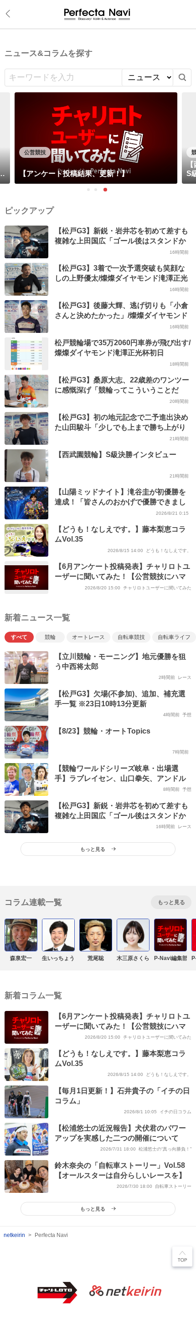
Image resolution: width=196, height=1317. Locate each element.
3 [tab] (105, 189)
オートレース (88, 637)
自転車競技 (131, 637)
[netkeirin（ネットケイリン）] (125, 1291)
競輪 (50, 637)
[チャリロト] (98, 14)
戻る (10, 14)
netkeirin (14, 1235)
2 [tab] (96, 190)
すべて (19, 637)
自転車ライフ (174, 637)
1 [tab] (89, 190)
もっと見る (171, 902)
